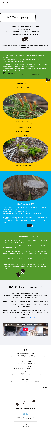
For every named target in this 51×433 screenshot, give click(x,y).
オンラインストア (25, 417)
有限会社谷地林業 (25, 373)
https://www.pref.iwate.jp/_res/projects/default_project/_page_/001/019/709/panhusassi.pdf (23, 74)
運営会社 (33, 417)
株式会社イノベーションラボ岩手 (25, 355)
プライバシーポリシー (25, 426)
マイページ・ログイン (26, 418)
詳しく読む (33, 317)
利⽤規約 (25, 424)
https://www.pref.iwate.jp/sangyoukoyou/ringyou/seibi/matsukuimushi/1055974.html (25, 166)
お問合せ (18, 417)
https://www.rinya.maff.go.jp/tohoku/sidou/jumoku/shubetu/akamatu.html (25, 123)
